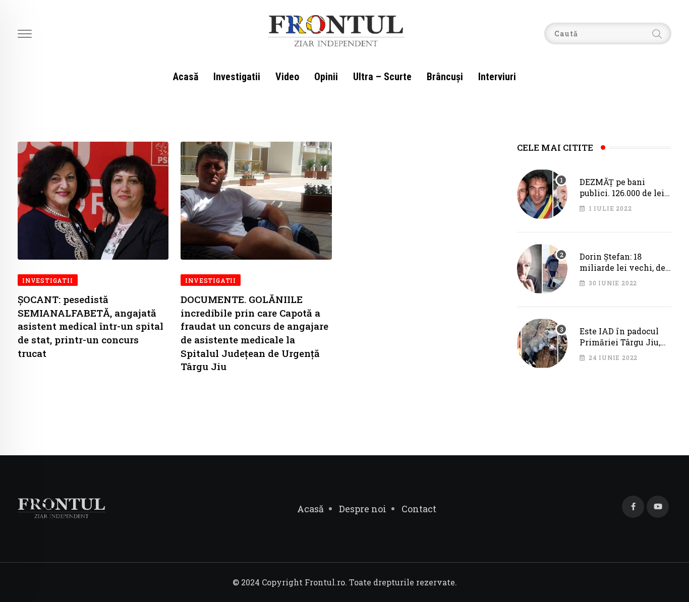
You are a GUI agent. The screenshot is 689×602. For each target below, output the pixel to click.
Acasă (185, 77)
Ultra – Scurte (382, 77)
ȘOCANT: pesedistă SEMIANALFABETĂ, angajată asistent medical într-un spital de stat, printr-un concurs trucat (90, 326)
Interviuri (497, 77)
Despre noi (362, 509)
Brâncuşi (445, 77)
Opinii (326, 77)
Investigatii (236, 77)
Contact (418, 509)
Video (287, 77)
